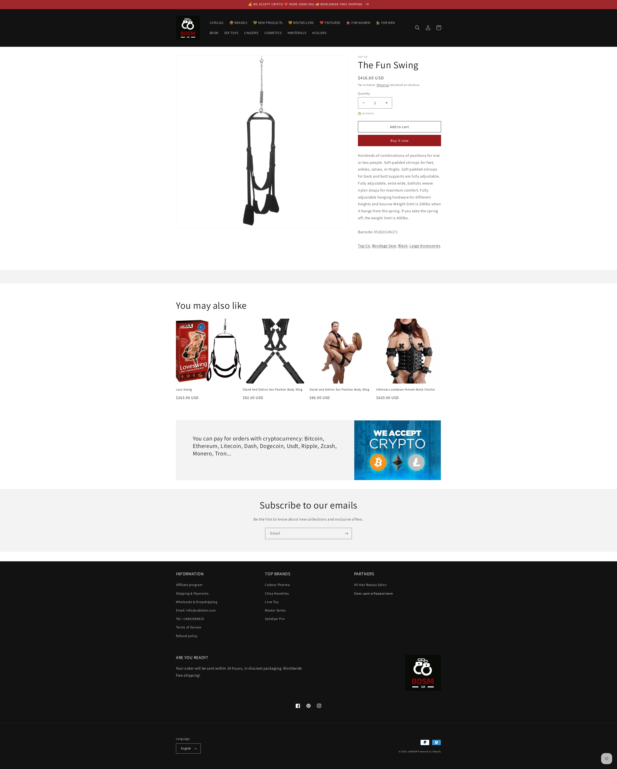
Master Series (275, 610)
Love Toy (271, 602)
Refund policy (186, 636)
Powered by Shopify (429, 751)
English (186, 748)
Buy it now (399, 140)
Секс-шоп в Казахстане (373, 593)
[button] (417, 27)
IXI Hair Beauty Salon (370, 585)
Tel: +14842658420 (190, 619)
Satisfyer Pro (275, 619)
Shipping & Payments (192, 593)
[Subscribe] (346, 533)
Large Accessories (424, 245)
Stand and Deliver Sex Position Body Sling (339, 389)
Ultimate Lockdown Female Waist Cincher (405, 389)
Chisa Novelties (277, 593)
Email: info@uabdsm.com (196, 610)
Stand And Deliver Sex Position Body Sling (273, 389)
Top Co (364, 245)
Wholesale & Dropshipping (196, 602)
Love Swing (184, 389)
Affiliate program (189, 585)
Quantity (364, 93)
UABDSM (412, 751)
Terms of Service (188, 627)
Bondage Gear (384, 245)
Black (403, 245)
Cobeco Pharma (277, 585)
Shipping (382, 85)
